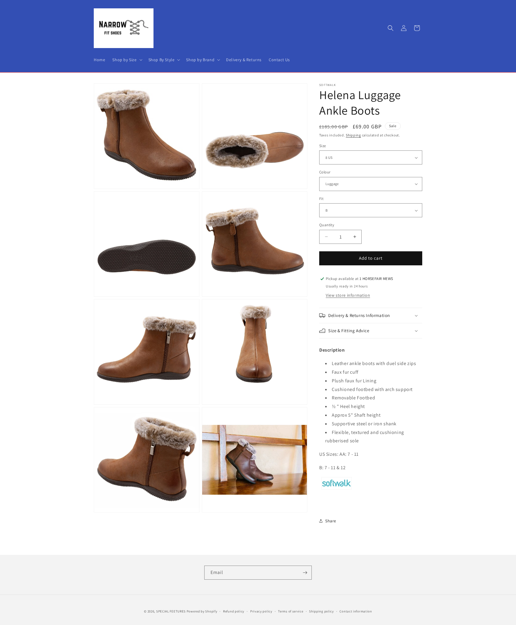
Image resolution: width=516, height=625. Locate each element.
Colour (324, 172)
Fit (321, 198)
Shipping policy (321, 611)
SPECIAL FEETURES (171, 611)
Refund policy (233, 611)
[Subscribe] (304, 573)
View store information (348, 295)
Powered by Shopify (202, 611)
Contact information (356, 611)
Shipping (353, 135)
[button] (127, 59)
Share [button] (330, 521)
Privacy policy (261, 611)
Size (322, 145)
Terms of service (290, 611)
